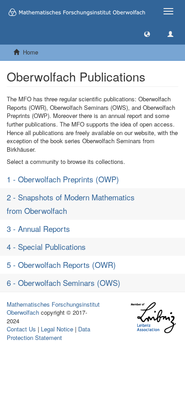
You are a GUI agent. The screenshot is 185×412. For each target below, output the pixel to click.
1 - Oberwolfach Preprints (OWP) (63, 179)
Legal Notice (57, 329)
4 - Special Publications (46, 246)
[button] (147, 33)
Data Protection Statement (48, 333)
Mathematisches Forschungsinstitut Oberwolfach (53, 308)
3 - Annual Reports (38, 228)
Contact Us (21, 329)
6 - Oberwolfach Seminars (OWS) (63, 282)
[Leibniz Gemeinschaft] (153, 317)
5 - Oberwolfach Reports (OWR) (61, 264)
